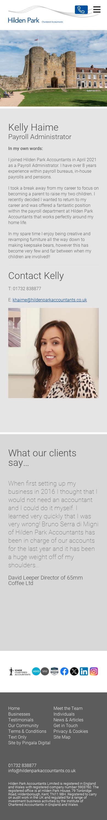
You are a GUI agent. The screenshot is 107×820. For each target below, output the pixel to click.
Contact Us (81, 9)
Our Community (23, 725)
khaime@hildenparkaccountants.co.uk (50, 299)
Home (14, 708)
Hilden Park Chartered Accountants (53, 15)
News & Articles (68, 719)
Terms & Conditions (27, 731)
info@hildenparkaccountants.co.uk (42, 770)
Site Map (62, 737)
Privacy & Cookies (71, 731)
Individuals (64, 714)
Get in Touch (66, 725)
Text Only (17, 737)
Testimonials (20, 719)
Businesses (19, 714)
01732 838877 (22, 765)
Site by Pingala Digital (29, 742)
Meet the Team (68, 708)
